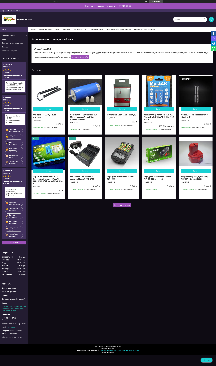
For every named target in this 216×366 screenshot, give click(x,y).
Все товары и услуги (121, 205)
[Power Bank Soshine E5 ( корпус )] (122, 91)
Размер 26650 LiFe (80, 57)
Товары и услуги (45, 29)
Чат (208, 360)
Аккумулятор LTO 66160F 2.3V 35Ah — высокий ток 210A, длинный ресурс (83, 117)
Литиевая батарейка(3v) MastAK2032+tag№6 (15, 88)
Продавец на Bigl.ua (108, 348)
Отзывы (5, 47)
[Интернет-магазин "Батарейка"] (9, 19)
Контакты (66, 29)
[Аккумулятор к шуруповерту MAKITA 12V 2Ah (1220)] (196, 153)
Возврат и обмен (97, 29)
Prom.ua (118, 346)
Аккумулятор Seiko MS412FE (13, 117)
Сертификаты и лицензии (12, 43)
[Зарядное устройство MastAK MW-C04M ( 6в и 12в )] (159, 153)
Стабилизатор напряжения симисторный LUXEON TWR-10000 (14, 192)
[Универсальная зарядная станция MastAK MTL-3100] (85, 153)
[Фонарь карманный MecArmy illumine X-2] (196, 91)
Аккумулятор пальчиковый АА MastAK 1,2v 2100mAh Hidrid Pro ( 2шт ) (159, 117)
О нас (57, 29)
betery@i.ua (11, 327)
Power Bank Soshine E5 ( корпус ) (121, 115)
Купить (48, 109)
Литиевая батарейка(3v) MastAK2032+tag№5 (15, 84)
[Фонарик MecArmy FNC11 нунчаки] (48, 91)
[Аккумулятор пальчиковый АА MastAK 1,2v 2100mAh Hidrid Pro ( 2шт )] (159, 91)
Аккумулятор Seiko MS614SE (13, 121)
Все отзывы (14, 243)
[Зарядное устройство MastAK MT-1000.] (122, 153)
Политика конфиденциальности (119, 29)
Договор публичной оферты (144, 29)
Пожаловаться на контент (108, 350)
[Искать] (204, 19)
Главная (33, 29)
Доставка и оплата (80, 29)
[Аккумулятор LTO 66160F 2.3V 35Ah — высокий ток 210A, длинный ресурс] (85, 91)
